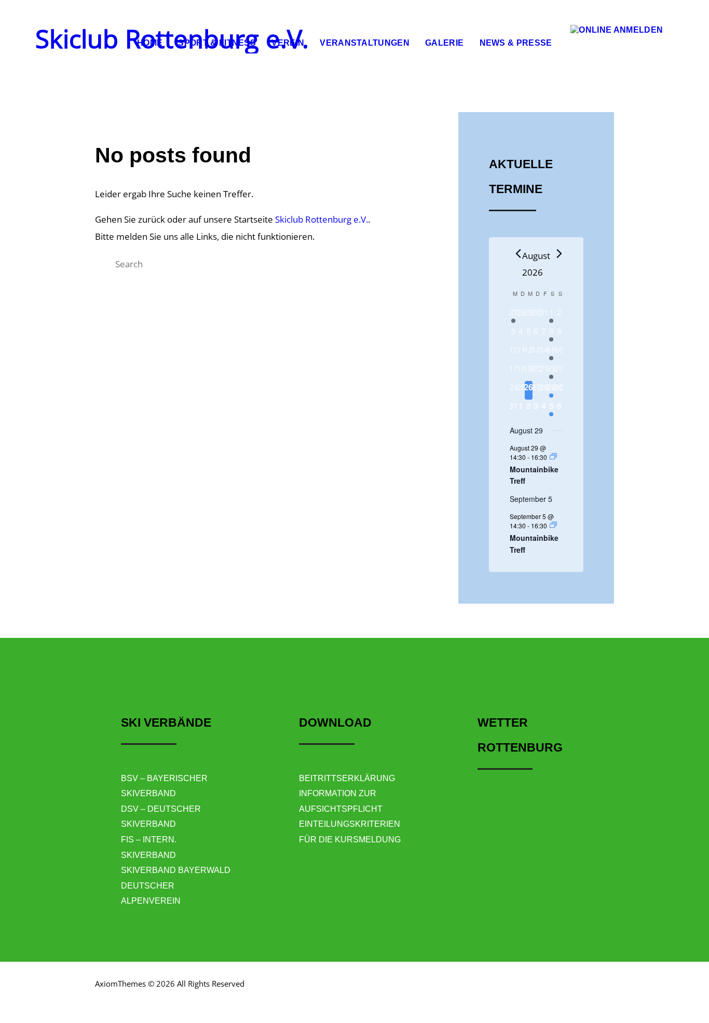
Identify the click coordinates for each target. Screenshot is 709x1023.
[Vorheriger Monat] (516, 254)
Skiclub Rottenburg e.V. (321, 219)
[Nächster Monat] (556, 254)
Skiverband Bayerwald (175, 870)
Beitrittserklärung (347, 778)
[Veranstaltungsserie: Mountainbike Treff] (553, 456)
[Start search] (104, 264)
